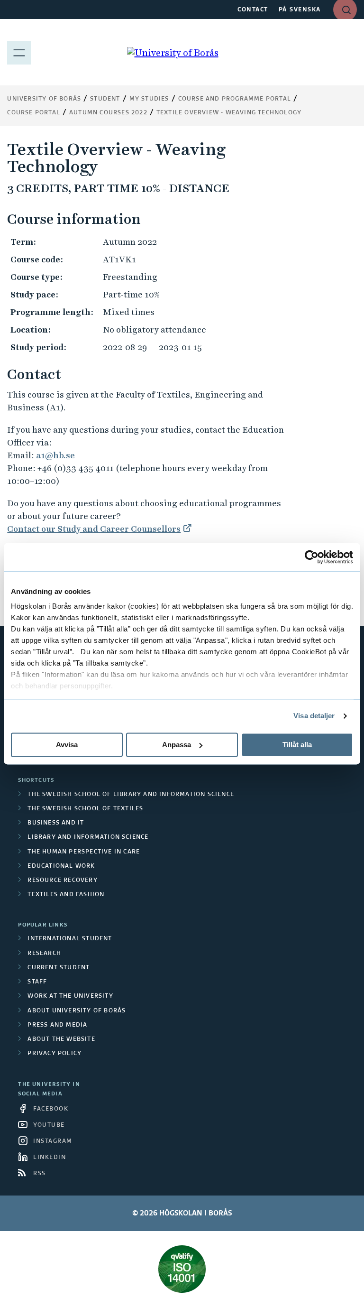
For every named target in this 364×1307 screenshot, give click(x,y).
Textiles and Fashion (65, 894)
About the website (61, 1039)
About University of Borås (76, 1011)
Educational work (61, 866)
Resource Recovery (62, 880)
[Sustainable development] (181, 1269)
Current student (58, 967)
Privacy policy (54, 1053)
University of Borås (44, 99)
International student (69, 939)
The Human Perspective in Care (83, 852)
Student (105, 99)
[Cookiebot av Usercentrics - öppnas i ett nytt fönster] (311, 557)
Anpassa (176, 745)
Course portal (33, 113)
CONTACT (252, 10)
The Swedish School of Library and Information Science (130, 794)
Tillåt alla (297, 745)
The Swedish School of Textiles (85, 809)
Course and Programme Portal (234, 99)
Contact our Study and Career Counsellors (94, 529)
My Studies (149, 99)
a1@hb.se (55, 455)
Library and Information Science (87, 837)
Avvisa (67, 745)
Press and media (57, 1025)
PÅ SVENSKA (300, 10)
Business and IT (55, 823)
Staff (37, 982)
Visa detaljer (314, 716)
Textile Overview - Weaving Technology (228, 113)
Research (44, 953)
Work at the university (70, 996)
